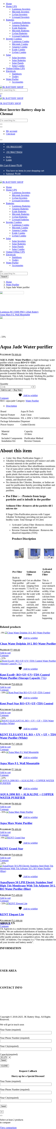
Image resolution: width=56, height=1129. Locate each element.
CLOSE (4, 1066)
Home (9, 3)
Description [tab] (11, 406)
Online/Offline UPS (15, 68)
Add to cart (6, 390)
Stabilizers (17, 74)
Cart (8, 979)
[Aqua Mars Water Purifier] (19, 812)
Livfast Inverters (19, 14)
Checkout (10, 134)
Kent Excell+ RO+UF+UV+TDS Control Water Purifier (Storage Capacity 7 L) (25, 676)
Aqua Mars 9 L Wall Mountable (19, 763)
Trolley (15, 76)
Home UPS (11, 6)
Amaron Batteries (20, 25)
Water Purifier (12, 284)
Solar (8, 55)
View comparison (8, 1127)
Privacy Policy (13, 956)
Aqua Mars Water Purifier (16, 823)
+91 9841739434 (14, 152)
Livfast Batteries (19, 33)
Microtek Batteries (20, 30)
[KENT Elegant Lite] (16, 903)
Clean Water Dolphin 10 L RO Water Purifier (28, 643)
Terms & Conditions (15, 959)
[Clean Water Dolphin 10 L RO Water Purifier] (27, 632)
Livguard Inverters (20, 17)
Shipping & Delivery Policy (19, 962)
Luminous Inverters (21, 9)
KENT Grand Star (11, 848)
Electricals (11, 71)
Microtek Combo (20, 44)
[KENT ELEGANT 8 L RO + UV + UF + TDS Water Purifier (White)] (28, 723)
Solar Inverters (19, 57)
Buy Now (18, 390)
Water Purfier (12, 79)
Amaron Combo (19, 47)
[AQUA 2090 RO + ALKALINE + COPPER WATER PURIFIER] (28, 783)
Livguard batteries (20, 36)
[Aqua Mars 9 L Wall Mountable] (22, 752)
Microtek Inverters (20, 11)
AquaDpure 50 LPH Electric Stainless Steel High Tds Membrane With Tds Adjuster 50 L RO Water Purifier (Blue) (28, 885)
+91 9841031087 (14, 146)
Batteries (10, 20)
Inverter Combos (14, 38)
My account (11, 131)
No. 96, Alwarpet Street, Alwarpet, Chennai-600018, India (28, 996)
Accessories (17, 82)
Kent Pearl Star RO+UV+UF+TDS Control (26, 703)
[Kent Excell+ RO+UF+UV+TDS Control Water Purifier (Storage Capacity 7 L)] (28, 663)
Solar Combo (18, 65)
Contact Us (11, 964)
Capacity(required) (9, 1054)
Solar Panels (18, 63)
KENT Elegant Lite (12, 914)
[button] (11, 165)
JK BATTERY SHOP (10, 103)
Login (9, 160)
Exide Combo (18, 49)
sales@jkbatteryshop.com (12, 1001)
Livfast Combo (19, 52)
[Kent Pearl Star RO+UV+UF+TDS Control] (28, 692)
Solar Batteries (19, 60)
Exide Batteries (19, 28)
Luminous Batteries (21, 22)
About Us (10, 954)
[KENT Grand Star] (15, 837)
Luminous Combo (20, 41)
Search (4, 277)
